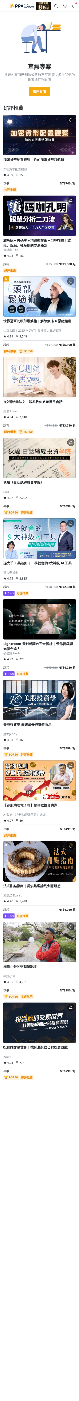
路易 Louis (10, 411)
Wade (7, 1057)
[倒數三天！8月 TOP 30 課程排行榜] (43, 6)
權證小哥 (9, 976)
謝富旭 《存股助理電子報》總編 (24, 815)
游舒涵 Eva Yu (12, 895)
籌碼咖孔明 (10, 250)
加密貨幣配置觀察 (15, 169)
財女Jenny (10, 734)
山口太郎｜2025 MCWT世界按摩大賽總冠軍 (32, 330)
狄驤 (6, 492)
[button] (5, 5)
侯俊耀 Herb (11, 653)
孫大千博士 (10, 573)
